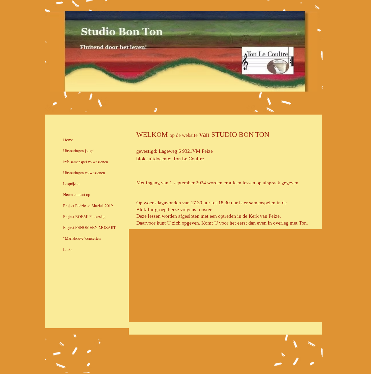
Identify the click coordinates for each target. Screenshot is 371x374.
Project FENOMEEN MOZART (89, 227)
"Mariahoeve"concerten (82, 238)
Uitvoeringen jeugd (78, 150)
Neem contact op (76, 194)
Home (68, 139)
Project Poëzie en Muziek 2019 (88, 205)
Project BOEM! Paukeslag (84, 216)
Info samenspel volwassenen (85, 161)
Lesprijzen (71, 183)
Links (67, 249)
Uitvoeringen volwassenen (84, 172)
